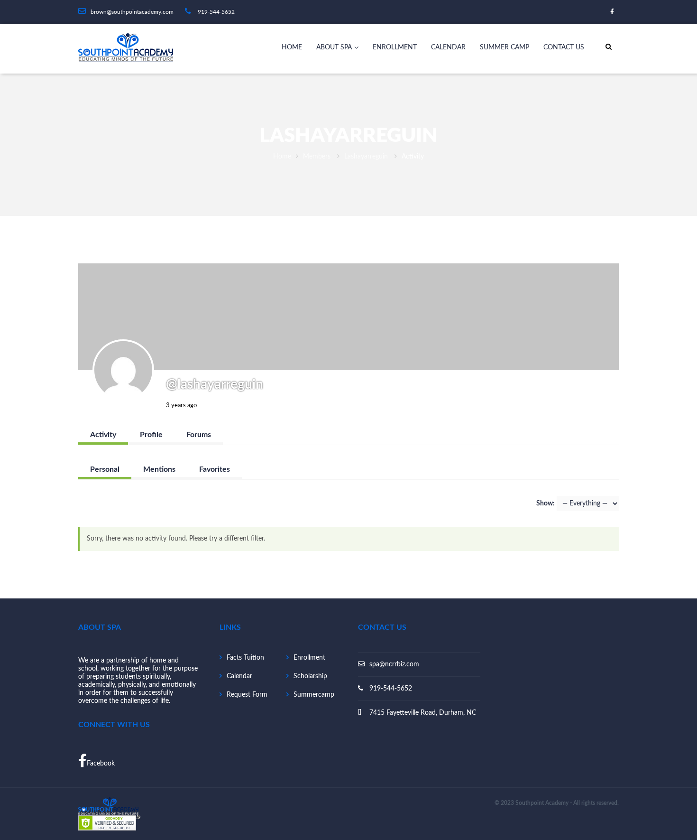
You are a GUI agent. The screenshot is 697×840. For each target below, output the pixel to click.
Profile (151, 435)
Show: (545, 503)
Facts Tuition (245, 657)
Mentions (159, 469)
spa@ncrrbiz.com (394, 664)
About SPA (334, 47)
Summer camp (504, 47)
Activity (103, 435)
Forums (198, 435)
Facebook (101, 763)
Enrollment (395, 47)
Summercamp (313, 694)
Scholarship (310, 676)
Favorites (214, 469)
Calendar (448, 47)
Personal (104, 469)
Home (292, 47)
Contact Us (563, 47)
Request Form (247, 694)
